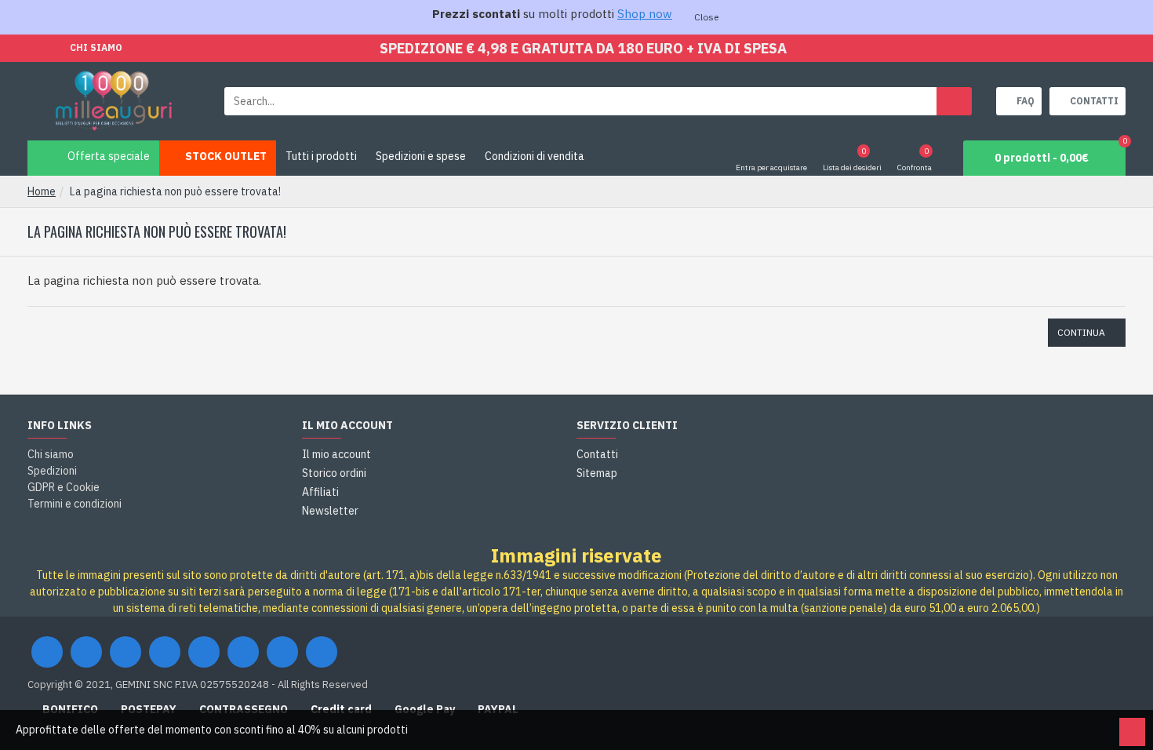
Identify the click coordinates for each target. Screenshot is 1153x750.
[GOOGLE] (125, 652)
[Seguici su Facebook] (47, 652)
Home (41, 191)
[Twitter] (86, 652)
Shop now (644, 13)
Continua (1081, 332)
